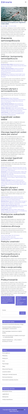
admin (3, 26)
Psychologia (5, 363)
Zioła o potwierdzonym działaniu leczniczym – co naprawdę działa (13, 336)
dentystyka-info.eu (7, 391)
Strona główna (6, 353)
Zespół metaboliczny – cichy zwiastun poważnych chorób (12, 340)
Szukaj (4, 310)
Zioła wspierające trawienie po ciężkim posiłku (12, 332)
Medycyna (5, 358)
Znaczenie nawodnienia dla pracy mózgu (13, 324)
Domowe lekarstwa (7, 377)
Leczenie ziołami (6, 371)
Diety (3, 366)
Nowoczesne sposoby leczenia (10, 379)
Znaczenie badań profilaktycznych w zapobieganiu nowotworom (11, 327)
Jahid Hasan (20, 409)
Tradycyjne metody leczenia (9, 374)
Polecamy (4, 355)
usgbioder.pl (5, 394)
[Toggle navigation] (25, 2)
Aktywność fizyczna (7, 369)
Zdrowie (6, 2)
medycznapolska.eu (7, 399)
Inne (3, 361)
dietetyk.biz (5, 396)
